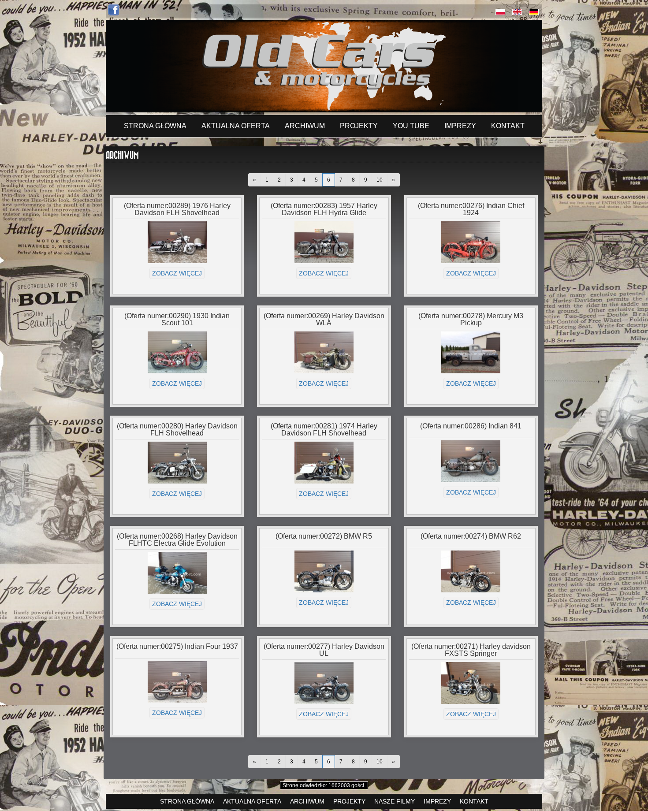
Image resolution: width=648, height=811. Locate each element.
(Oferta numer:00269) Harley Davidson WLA (324, 319)
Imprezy (460, 126)
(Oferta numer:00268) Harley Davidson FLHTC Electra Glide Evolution (177, 539)
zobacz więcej (177, 273)
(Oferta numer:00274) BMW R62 (471, 536)
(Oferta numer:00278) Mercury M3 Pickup (470, 319)
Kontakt (508, 126)
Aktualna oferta (235, 126)
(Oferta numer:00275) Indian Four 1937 (177, 646)
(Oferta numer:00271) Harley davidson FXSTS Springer (471, 650)
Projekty (359, 126)
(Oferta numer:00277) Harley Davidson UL (324, 650)
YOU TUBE (411, 126)
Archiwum (305, 126)
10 (379, 180)
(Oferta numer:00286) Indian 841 (470, 426)
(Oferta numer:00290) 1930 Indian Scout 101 (177, 319)
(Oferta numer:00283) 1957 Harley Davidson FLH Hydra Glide (324, 209)
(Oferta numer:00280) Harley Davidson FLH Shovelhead (177, 429)
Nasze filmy (394, 801)
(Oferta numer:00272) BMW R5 (324, 536)
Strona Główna (155, 126)
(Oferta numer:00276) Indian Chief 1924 (471, 209)
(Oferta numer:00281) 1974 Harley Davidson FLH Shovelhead (324, 429)
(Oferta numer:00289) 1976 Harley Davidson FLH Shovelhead (177, 209)
